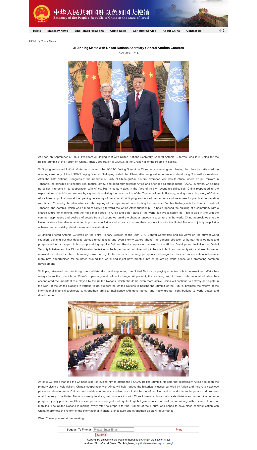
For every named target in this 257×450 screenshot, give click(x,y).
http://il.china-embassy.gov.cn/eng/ (154, 443)
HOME (33, 41)
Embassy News (57, 30)
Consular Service (144, 30)
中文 (222, 30)
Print (179, 429)
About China (171, 30)
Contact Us (194, 30)
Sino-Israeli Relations (89, 30)
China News (118, 30)
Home (37, 30)
